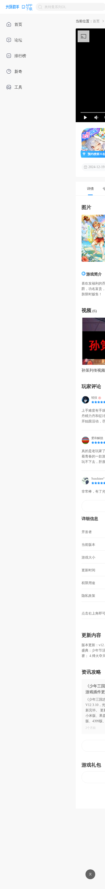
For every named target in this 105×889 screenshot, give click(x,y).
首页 (96, 21)
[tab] (90, 188)
